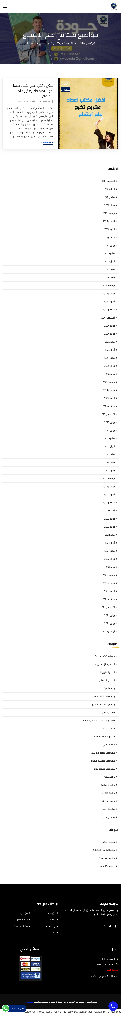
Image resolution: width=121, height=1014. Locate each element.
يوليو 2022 (109, 518)
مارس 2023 (109, 454)
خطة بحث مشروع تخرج (104, 768)
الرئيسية (52, 913)
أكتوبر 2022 (109, 494)
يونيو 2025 (109, 245)
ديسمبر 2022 (108, 478)
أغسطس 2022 (107, 510)
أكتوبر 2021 (109, 591)
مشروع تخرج (109, 817)
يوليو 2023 (109, 422)
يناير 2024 (110, 374)
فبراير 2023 (109, 462)
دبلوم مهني (109, 776)
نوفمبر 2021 (109, 583)
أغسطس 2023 (107, 414)
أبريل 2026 (110, 189)
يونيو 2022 (109, 526)
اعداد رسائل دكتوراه (105, 664)
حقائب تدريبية (108, 728)
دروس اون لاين (108, 801)
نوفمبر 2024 (109, 293)
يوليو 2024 (109, 325)
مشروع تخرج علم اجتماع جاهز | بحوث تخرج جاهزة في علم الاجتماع (32, 91)
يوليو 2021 (109, 615)
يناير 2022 (110, 567)
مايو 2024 (110, 341)
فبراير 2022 (109, 559)
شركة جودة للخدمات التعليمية (79, 43)
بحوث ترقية (109, 688)
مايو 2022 (110, 534)
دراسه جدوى (108, 793)
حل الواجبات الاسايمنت (104, 736)
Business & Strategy (105, 656)
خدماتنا (52, 919)
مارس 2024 (109, 358)
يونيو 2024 (109, 333)
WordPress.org (107, 866)
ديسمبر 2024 (108, 285)
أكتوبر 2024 (109, 301)
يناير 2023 (110, 470)
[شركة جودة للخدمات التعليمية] (114, 6)
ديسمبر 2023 (108, 382)
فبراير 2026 (109, 205)
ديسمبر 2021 (108, 575)
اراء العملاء (50, 926)
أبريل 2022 (110, 543)
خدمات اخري (109, 744)
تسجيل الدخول (108, 842)
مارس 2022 (109, 551)
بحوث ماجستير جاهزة (104, 696)
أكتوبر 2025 (109, 229)
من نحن (24, 913)
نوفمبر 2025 (109, 221)
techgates (28, 1002)
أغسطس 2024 (107, 317)
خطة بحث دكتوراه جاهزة (103, 752)
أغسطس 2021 (107, 607)
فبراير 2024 (109, 366)
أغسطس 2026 (107, 181)
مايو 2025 (110, 253)
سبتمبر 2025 (109, 237)
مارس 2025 (109, 269)
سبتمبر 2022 (109, 502)
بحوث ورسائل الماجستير (103, 704)
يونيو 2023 (109, 430)
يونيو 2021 (109, 623)
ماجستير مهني (108, 809)
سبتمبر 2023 (109, 406)
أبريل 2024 (110, 350)
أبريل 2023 (110, 446)
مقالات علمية (21, 926)
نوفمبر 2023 (109, 390)
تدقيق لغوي (108, 712)
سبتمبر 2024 (109, 309)
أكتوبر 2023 (109, 398)
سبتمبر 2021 (109, 599)
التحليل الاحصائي (106, 680)
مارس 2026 (109, 197)
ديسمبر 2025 (108, 213)
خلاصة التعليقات (107, 858)
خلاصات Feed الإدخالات (103, 850)
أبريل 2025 (110, 261)
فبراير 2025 (109, 277)
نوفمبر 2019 (109, 631)
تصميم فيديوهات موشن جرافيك (99, 720)
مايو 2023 (110, 438)
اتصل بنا (52, 933)
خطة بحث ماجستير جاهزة (103, 760)
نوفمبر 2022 (109, 486)
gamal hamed (44, 101)
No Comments (25, 101)
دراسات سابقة (108, 785)
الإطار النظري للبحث (105, 672)
